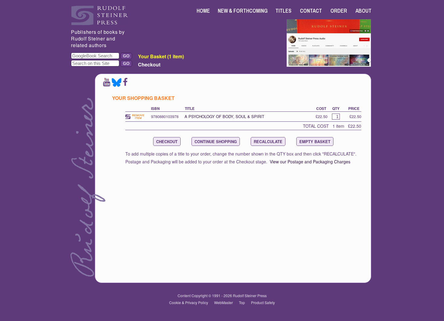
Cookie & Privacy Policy (188, 302)
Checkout (149, 64)
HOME (203, 10)
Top (242, 302)
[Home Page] (99, 23)
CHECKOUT (167, 141)
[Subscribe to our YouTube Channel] (107, 84)
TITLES (283, 10)
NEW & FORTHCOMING (243, 10)
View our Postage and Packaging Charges (310, 162)
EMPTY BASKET (314, 141)
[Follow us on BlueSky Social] (116, 84)
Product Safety (263, 302)
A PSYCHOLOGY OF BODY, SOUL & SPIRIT (224, 116)
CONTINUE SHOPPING (216, 141)
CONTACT (311, 10)
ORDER (338, 10)
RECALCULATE (268, 141)
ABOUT (364, 10)
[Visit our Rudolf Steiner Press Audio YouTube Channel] (329, 64)
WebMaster (223, 302)
